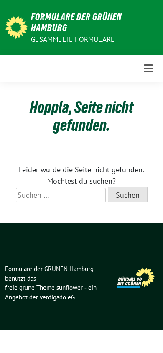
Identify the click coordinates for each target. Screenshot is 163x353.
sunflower (69, 288)
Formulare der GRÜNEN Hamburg (76, 22)
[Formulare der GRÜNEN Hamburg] (16, 26)
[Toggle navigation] (148, 68)
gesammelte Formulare (73, 39)
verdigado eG (57, 297)
